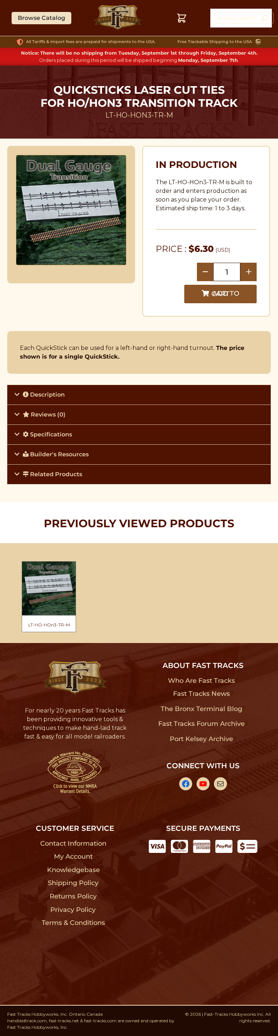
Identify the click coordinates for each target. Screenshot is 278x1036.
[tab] (139, 395)
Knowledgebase (73, 870)
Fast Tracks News (201, 694)
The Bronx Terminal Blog (201, 709)
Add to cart (225, 293)
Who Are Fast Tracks (201, 681)
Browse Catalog (41, 17)
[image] (71, 210)
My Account (73, 856)
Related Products (55, 474)
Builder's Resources (59, 454)
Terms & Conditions (73, 923)
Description (47, 394)
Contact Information (73, 843)
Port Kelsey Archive (201, 739)
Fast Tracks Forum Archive (201, 724)
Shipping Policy (73, 883)
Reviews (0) (47, 414)
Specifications (50, 434)
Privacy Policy (73, 910)
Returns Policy (73, 896)
